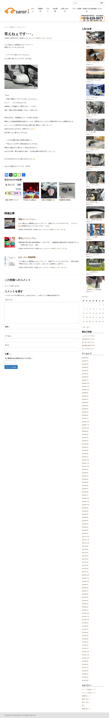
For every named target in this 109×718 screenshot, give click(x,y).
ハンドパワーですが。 (89, 336)
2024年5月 (85, 444)
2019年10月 (85, 620)
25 (86, 321)
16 (103, 313)
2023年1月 (85, 495)
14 (96, 313)
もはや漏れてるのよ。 (93, 167)
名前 (7, 326)
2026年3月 (85, 374)
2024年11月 (85, 425)
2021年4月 (85, 562)
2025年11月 (85, 386)
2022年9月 (85, 508)
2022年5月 (85, 521)
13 (93, 313)
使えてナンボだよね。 (93, 254)
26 (90, 321)
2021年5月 (85, 559)
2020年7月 (85, 591)
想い (51, 38)
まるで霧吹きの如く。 (93, 202)
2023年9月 (85, 469)
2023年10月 (85, 466)
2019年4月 (85, 639)
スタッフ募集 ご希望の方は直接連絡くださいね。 (87, 9)
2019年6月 (85, 632)
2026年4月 (85, 370)
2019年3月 (85, 642)
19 (90, 317)
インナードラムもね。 (93, 185)
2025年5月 (85, 406)
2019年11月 (85, 616)
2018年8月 (85, 664)
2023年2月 (85, 492)
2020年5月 (85, 597)
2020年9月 (85, 584)
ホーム (32, 9)
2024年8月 (85, 434)
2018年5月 (85, 674)
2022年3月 (85, 527)
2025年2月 (85, 415)
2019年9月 (85, 623)
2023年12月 (85, 460)
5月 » (88, 327)
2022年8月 (85, 511)
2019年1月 (85, 648)
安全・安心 (46, 38)
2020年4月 (85, 600)
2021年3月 (85, 565)
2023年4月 (85, 485)
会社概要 (55, 9)
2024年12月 (85, 422)
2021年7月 (85, 553)
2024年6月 (85, 441)
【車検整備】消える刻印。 (94, 80)
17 (83, 317)
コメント (8, 299)
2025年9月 (85, 393)
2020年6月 (85, 594)
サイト (7, 345)
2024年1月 (85, 457)
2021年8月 (85, 549)
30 (103, 321)
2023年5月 (85, 482)
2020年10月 (85, 581)
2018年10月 (85, 658)
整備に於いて (86, 709)
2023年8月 (85, 473)
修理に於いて (86, 699)
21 (96, 317)
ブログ (47, 9)
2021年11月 (85, 540)
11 (86, 313)
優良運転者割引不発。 (89, 345)
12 (90, 313)
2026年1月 (85, 380)
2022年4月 (85, 524)
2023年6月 (85, 479)
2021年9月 (85, 546)
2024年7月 (85, 438)
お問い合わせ (64, 9)
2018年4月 (85, 677)
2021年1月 (85, 572)
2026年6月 (85, 364)
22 (99, 317)
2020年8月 (85, 588)
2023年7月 (85, 476)
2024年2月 (85, 454)
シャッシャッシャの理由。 (94, 45)
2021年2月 (85, 568)
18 (86, 317)
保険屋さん (13, 27)
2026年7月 (85, 361)
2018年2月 (85, 680)
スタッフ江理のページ (89, 693)
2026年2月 (85, 377)
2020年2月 (85, 607)
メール (8, 336)
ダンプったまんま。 (92, 97)
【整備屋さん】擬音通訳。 (94, 289)
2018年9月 (85, 661)
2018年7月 (85, 667)
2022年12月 (85, 498)
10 (83, 313)
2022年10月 (85, 505)
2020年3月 (85, 604)
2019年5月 (85, 636)
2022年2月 (85, 530)
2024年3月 (85, 450)
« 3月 (83, 327)
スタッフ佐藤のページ (89, 689)
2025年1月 (85, 418)
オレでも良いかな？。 (89, 349)
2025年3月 (85, 412)
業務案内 (40, 9)
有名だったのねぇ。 (92, 115)
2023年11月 (85, 463)
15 (99, 313)
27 (93, 321)
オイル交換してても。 (93, 150)
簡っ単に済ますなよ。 (89, 342)
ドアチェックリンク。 (93, 62)
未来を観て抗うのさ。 (89, 339)
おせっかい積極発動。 (27, 257)
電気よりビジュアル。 (27, 238)
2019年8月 (85, 626)
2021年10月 (85, 543)
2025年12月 (85, 383)
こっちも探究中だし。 (93, 272)
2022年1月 (85, 533)
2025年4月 (85, 409)
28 (96, 321)
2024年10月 (85, 428)
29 (99, 321)
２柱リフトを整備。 (92, 237)
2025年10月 (85, 390)
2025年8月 (85, 396)
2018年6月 (85, 671)
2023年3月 (85, 489)
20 (93, 317)
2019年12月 (85, 613)
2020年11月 (85, 578)
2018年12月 (85, 652)
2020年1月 (85, 610)
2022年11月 (85, 501)
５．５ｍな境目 (91, 132)
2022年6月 (85, 517)
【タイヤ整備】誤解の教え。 (95, 220)
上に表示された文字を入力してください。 (19, 358)
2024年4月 (85, 447)
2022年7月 (85, 514)
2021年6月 (85, 556)
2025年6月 (85, 402)
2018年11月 (85, 655)
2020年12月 (85, 575)
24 (83, 321)
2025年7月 (85, 399)
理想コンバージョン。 (27, 219)
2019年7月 (85, 629)
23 (103, 317)
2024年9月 (85, 431)
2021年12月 (85, 537)
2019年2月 (85, 645)
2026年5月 (85, 367)
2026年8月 (85, 358)
